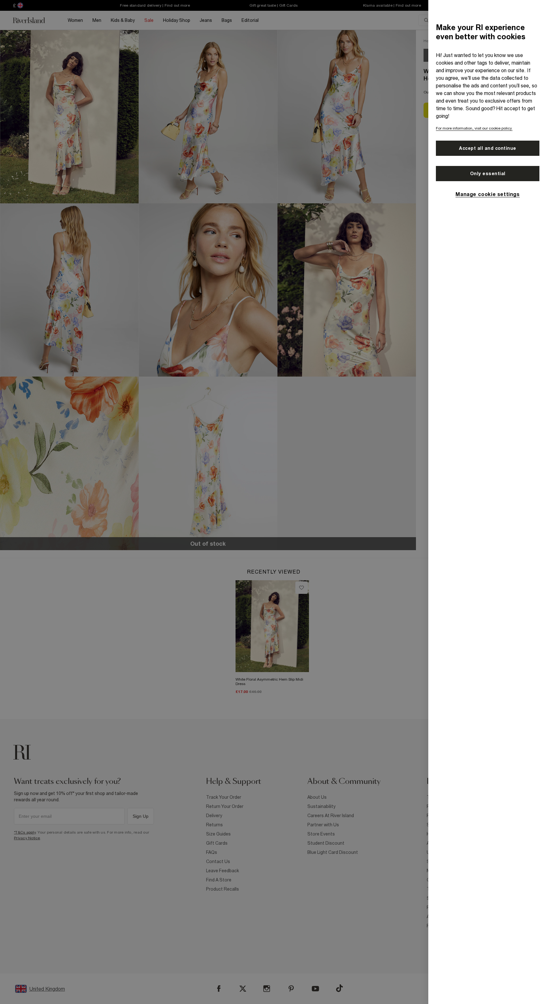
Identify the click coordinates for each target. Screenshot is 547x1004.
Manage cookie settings (487, 194)
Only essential (488, 173)
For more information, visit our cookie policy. (474, 128)
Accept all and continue (487, 148)
